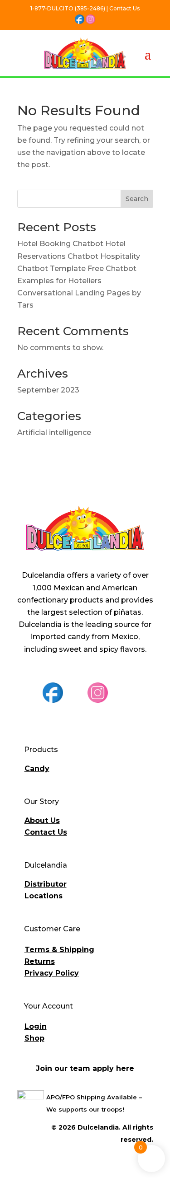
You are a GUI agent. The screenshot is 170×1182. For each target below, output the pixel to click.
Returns (39, 961)
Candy (36, 768)
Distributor (45, 884)
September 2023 (48, 390)
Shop (34, 1038)
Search (137, 199)
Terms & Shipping (59, 949)
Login (35, 1026)
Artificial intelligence (54, 432)
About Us (42, 820)
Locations (43, 896)
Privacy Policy (51, 973)
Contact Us (45, 832)
